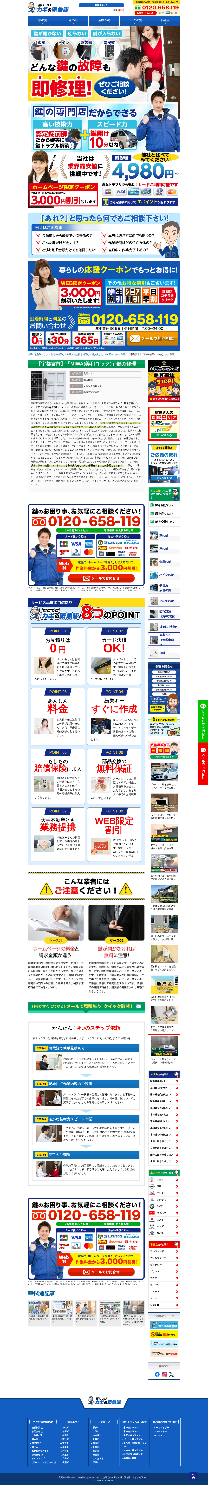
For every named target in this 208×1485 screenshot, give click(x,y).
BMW (159, 1206)
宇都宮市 (94, 392)
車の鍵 (73, 20)
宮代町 (65, 1439)
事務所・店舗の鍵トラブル (135, 1445)
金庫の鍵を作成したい (161, 1161)
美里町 (65, 1455)
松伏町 (65, 1427)
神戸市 (96, 1451)
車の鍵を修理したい (160, 1128)
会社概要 (36, 1427)
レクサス (161, 1199)
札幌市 (96, 1439)
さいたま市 (98, 1458)
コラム (35, 1447)
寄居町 (65, 1443)
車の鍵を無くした (159, 1114)
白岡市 (65, 1435)
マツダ (160, 1226)
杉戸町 (65, 1431)
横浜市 (96, 1427)
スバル (160, 1233)
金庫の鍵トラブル (132, 1435)
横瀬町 (65, 1462)
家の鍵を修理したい (160, 1101)
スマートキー (160, 1431)
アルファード (157, 1251)
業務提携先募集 (39, 1451)
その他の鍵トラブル (133, 1450)
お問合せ (36, 1431)
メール (76, 590)
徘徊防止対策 (130, 1458)
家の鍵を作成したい (160, 1107)
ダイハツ (161, 1213)
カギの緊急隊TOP (43, 1421)
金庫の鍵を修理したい (161, 1154)
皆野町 (65, 1458)
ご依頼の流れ (38, 1435)
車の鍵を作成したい (160, 1134)
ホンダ (160, 1193)
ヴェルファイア (158, 1258)
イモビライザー (161, 1427)
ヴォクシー (156, 1264)
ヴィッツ (154, 1284)
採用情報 (36, 1455)
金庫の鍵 (104, 20)
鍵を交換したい (165, 521)
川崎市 (96, 1447)
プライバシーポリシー (42, 1462)
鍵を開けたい (164, 505)
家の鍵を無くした (159, 1081)
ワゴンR (154, 1304)
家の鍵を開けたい (159, 1087)
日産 (159, 1186)
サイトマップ (38, 1458)
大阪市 (96, 1431)
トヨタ (160, 1179)
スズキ (160, 1219)
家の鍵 (42, 20)
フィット (154, 1291)
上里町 (65, 1447)
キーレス (158, 1435)
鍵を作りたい (164, 513)
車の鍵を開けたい (159, 1121)
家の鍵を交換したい (160, 1094)
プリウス (154, 1271)
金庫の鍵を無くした (160, 1141)
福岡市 (96, 1443)
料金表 (165, 20)
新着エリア (73, 1421)
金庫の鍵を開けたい (160, 1148)
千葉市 (96, 1462)
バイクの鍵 (134, 20)
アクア (153, 1278)
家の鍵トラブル (131, 1427)
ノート (153, 1298)
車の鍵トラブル (131, 1431)
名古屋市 (97, 1435)
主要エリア (104, 1421)
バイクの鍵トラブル (133, 1439)
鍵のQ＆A (36, 1443)
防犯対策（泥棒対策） (134, 1454)
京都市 (96, 1455)
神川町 (65, 1451)
